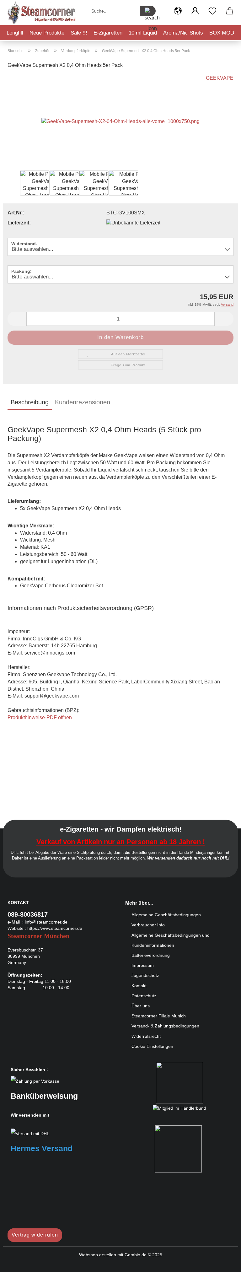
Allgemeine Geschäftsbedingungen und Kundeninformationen (170, 940)
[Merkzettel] (212, 11)
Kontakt (139, 985)
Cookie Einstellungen (152, 1046)
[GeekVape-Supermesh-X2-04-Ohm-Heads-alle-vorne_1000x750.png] (120, 121)
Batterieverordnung (150, 955)
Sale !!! (79, 33)
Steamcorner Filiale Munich (158, 1015)
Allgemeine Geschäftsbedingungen (166, 914)
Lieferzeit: (19, 222)
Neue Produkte (46, 33)
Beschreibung (30, 402)
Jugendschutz (145, 975)
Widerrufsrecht (146, 1036)
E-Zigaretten (108, 33)
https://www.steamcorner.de (54, 928)
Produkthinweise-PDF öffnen (40, 717)
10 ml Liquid (143, 33)
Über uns (140, 1005)
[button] (177, 11)
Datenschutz (143, 995)
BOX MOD (221, 33)
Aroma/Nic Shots (183, 33)
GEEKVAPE (219, 78)
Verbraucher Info (148, 924)
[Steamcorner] (42, 12)
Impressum (142, 965)
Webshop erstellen (97, 1254)
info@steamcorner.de (46, 921)
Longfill (15, 33)
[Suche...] (148, 11)
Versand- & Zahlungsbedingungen (165, 1025)
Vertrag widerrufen (35, 1234)
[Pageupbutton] (223, 1262)
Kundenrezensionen (82, 402)
